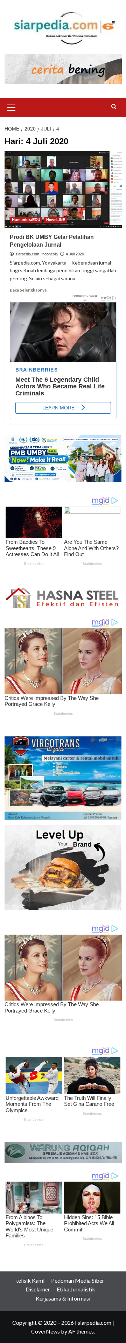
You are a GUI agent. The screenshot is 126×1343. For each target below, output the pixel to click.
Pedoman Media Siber (77, 1280)
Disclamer (38, 1289)
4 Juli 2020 (75, 254)
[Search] (114, 107)
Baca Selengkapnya (28, 290)
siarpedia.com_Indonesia (36, 254)
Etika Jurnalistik (76, 1289)
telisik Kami (30, 1280)
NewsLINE (55, 220)
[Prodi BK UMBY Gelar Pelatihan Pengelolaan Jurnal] (63, 188)
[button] (12, 106)
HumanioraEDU (26, 220)
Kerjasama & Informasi (63, 1298)
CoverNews (45, 1331)
